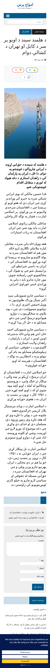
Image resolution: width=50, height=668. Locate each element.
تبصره (41, 540)
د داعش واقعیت (39, 609)
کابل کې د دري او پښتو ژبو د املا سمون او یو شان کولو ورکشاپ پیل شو (25, 617)
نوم (42, 560)
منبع (43, 491)
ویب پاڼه (40, 576)
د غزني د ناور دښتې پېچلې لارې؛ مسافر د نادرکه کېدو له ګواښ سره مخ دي (26, 626)
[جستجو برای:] (25, 22)
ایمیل (41, 568)
